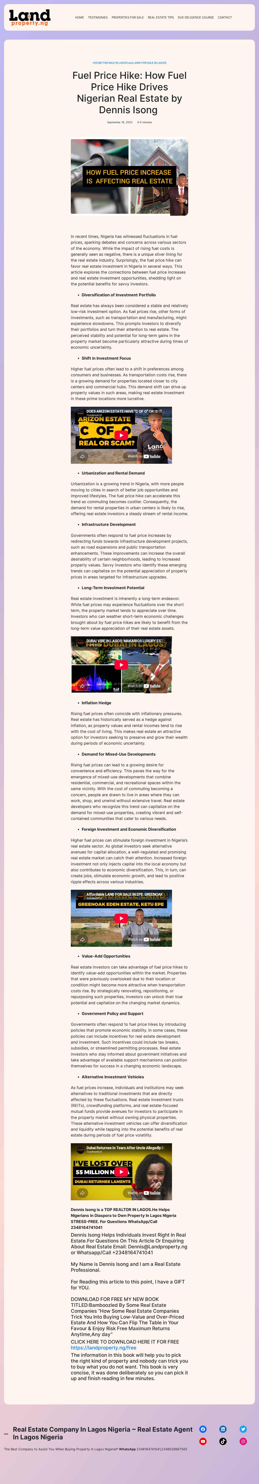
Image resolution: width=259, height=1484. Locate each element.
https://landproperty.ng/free (103, 1348)
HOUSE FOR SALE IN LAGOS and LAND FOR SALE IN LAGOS (129, 62)
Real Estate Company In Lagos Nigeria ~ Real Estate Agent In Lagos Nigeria (103, 1433)
